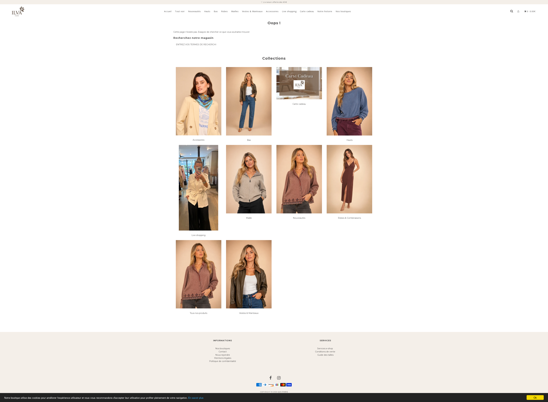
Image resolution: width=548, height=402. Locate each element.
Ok (535, 397)
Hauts (207, 11)
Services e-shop (325, 348)
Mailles (235, 11)
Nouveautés (194, 11)
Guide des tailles (325, 355)
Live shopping (289, 11)
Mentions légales (222, 358)
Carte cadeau (307, 11)
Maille (249, 218)
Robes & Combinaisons (349, 218)
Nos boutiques (343, 11)
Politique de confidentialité (222, 361)
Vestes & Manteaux (252, 11)
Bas (216, 11)
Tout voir (180, 11)
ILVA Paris (283, 392)
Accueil (168, 11)
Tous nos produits (198, 313)
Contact (223, 351)
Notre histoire (324, 11)
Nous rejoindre (222, 355)
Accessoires (272, 11)
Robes (224, 11)
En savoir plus (196, 397)
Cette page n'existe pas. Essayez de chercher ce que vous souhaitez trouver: (211, 32)
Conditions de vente (325, 351)
